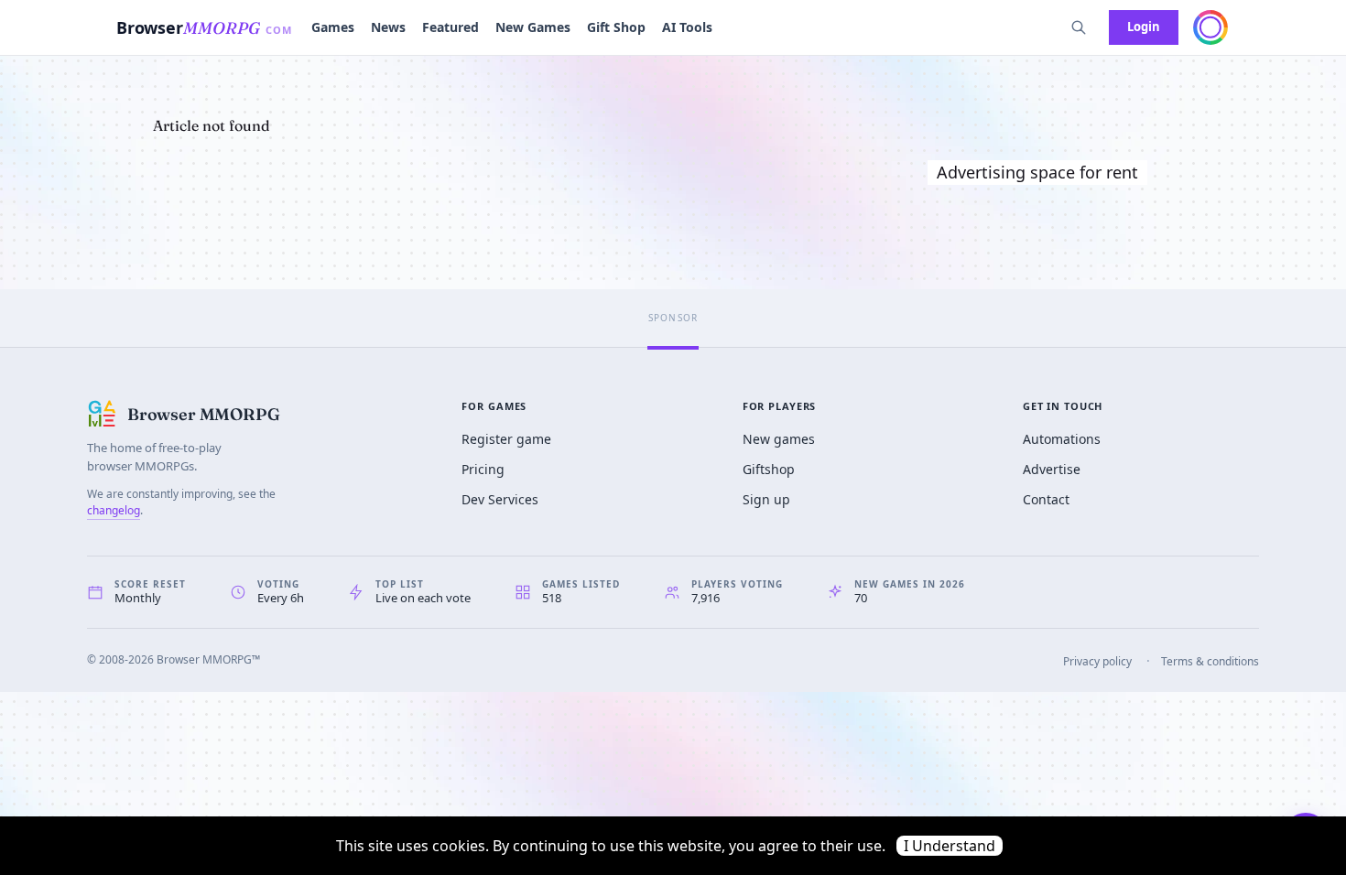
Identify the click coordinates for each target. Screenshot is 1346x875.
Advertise (1051, 469)
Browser (204, 27)
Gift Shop (616, 27)
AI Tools (687, 27)
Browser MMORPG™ (208, 659)
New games (779, 439)
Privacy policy (1097, 661)
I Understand (949, 846)
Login (1143, 26)
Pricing (483, 469)
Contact (1046, 499)
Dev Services (499, 499)
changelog (113, 510)
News (388, 27)
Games (332, 27)
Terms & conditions (1210, 661)
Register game (506, 439)
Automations (1062, 439)
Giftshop (769, 469)
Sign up (766, 499)
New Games (532, 27)
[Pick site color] (1210, 27)
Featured (450, 27)
